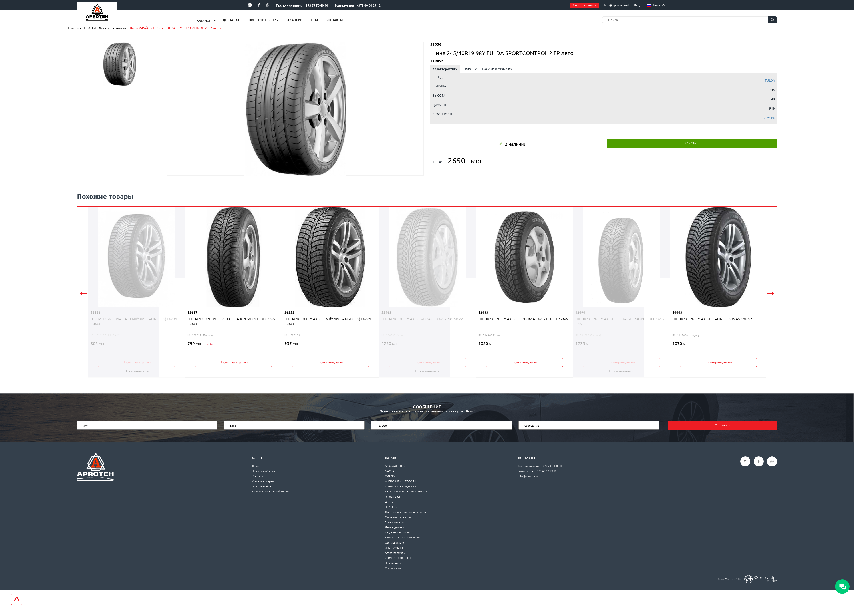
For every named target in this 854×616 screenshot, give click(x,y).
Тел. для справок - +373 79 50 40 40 (302, 5)
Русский (658, 5)
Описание (470, 69)
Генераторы (392, 496)
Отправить (722, 425)
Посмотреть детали (137, 362)
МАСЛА (389, 471)
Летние (769, 118)
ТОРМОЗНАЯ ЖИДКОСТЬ (400, 486)
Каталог (204, 20)
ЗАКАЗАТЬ (692, 143)
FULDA (770, 80)
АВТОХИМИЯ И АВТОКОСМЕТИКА (406, 491)
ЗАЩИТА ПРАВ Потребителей (270, 491)
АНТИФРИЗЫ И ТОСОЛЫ (400, 481)
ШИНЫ (389, 501)
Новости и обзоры (262, 20)
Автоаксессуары (395, 552)
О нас (314, 20)
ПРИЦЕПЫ (391, 506)
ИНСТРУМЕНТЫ (394, 547)
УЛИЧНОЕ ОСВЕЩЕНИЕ (399, 557)
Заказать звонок (584, 5)
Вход (637, 5)
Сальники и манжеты (398, 517)
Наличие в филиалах (497, 69)
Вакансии (293, 20)
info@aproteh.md (616, 5)
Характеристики (445, 69)
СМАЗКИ (390, 476)
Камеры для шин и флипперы (403, 537)
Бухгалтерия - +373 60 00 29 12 (357, 5)
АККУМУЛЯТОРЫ (395, 465)
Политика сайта (261, 486)
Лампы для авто (395, 527)
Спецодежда (393, 568)
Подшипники (393, 563)
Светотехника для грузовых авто (405, 511)
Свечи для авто (394, 542)
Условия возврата (263, 481)
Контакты (334, 20)
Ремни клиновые (396, 522)
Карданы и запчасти (397, 532)
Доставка (231, 20)
